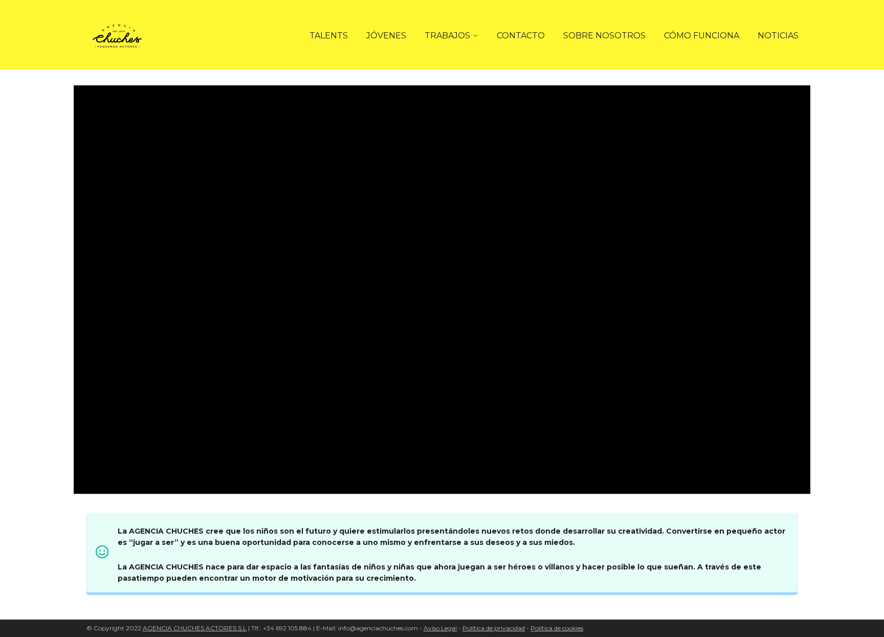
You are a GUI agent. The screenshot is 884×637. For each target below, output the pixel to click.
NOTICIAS (778, 35)
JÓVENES (386, 35)
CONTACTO (521, 35)
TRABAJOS (447, 35)
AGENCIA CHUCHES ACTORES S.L (195, 628)
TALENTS (329, 35)
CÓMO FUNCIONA (701, 35)
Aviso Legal (440, 628)
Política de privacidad (493, 628)
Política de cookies (557, 628)
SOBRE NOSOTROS (604, 35)
